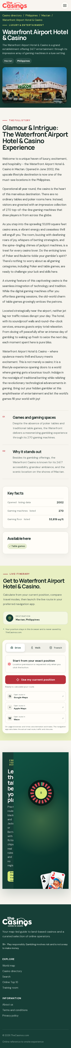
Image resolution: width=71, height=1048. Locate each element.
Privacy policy (10, 1015)
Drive (18, 647)
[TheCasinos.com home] (14, 5)
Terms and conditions (15, 1010)
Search (6, 976)
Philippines (32, 15)
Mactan (46, 15)
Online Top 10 (10, 982)
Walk (37, 647)
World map (8, 965)
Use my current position (38, 679)
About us (7, 1004)
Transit (58, 647)
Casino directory (12, 15)
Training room (10, 987)
